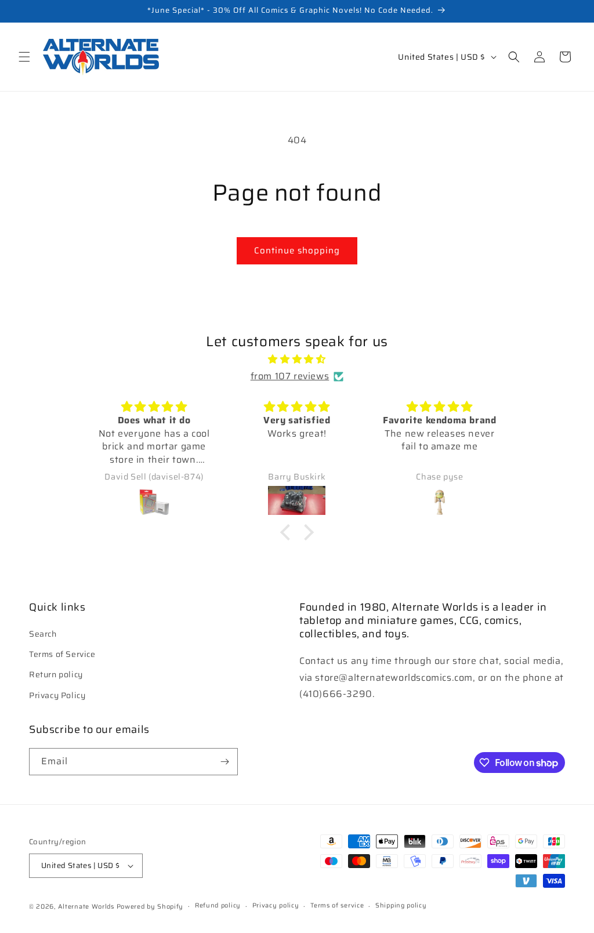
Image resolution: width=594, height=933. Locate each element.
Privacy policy (275, 905)
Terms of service (337, 905)
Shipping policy (401, 905)
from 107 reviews (290, 376)
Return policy (56, 674)
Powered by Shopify (150, 907)
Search (43, 633)
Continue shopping (297, 250)
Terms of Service (62, 654)
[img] (296, 359)
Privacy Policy (57, 695)
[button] (24, 57)
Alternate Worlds (86, 907)
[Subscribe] (224, 761)
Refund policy (218, 905)
